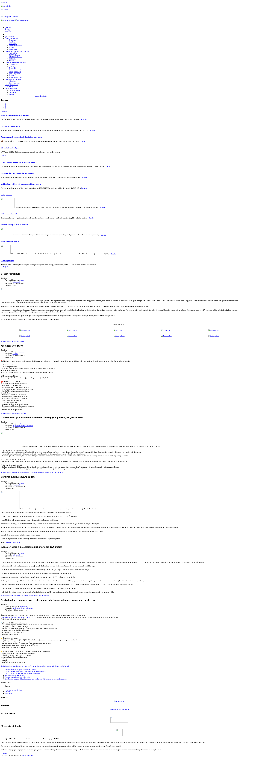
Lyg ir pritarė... (6, 195)
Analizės (15, 354)
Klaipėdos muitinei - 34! (9, 214)
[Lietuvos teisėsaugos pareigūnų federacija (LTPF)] (119, 735)
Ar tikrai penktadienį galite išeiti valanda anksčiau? (21, 669)
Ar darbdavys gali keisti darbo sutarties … (16, 115)
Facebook (8, 27)
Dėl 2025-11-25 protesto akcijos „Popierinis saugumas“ (23, 673)
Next (5, 111)
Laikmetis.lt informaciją (12, 542)
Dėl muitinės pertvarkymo (10, 148)
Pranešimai (16, 485)
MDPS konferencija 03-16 (10, 241)
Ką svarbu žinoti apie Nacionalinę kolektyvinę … (18, 173)
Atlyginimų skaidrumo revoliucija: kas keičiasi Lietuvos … (21, 137)
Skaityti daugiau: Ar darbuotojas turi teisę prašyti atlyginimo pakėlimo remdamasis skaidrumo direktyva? (35, 666)
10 (21, 690)
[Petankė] (119, 722)
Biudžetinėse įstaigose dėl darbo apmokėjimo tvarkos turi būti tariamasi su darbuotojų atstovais (36, 679)
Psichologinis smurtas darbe (10, 126)
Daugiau (84, 119)
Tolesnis (8, 691)
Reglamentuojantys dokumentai (23, 426)
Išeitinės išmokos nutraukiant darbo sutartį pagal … (19, 162)
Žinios (21, 280)
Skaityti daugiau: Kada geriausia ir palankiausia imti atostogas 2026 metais (25, 595)
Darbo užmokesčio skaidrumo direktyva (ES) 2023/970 (19, 617)
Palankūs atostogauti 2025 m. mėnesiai (14, 225)
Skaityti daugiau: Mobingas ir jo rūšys (13, 413)
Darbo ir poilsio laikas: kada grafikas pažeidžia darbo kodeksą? (25, 671)
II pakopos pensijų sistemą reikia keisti (17, 677)
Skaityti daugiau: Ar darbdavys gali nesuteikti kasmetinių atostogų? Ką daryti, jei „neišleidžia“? (32, 472)
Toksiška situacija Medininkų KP (16, 675)
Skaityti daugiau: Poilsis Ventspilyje (12, 341)
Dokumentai (23, 424)
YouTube (8, 31)
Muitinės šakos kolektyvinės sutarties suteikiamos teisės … (21, 184)
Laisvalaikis (16, 282)
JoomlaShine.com (27, 755)
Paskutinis (8, 693)
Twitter (7, 29)
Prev (2, 111)
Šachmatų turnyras (7, 261)
